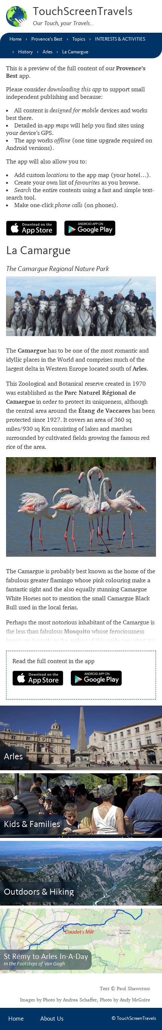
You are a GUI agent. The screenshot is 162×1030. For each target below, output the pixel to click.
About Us (52, 1019)
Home (16, 1019)
